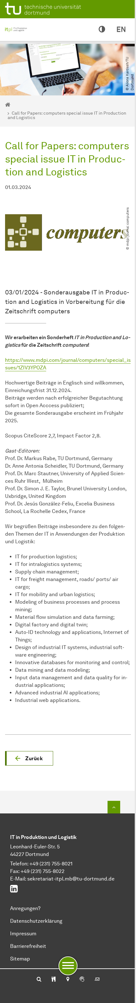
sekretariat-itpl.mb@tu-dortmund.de (70, 879)
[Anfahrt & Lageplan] (67, 979)
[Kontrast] (101, 29)
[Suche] (39, 979)
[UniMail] (97, 979)
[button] (29, 758)
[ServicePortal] (82, 979)
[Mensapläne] (53, 979)
